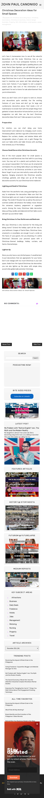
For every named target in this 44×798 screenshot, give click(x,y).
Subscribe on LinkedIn (22, 396)
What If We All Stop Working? (14, 710)
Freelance (13, 609)
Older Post (37, 344)
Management (15, 620)
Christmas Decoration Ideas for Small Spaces (18, 290)
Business (13, 601)
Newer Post (6, 344)
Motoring (13, 624)
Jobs (11, 617)
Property (12, 22)
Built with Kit (14, 789)
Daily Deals (14, 605)
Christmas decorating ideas (21, 17)
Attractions (16, 598)
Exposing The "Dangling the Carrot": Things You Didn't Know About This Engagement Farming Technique (21, 690)
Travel (12, 636)
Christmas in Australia (18, 20)
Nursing (13, 628)
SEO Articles (23, 22)
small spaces (32, 22)
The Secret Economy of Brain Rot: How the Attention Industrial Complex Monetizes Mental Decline (20, 681)
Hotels (12, 613)
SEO (17, 22)
